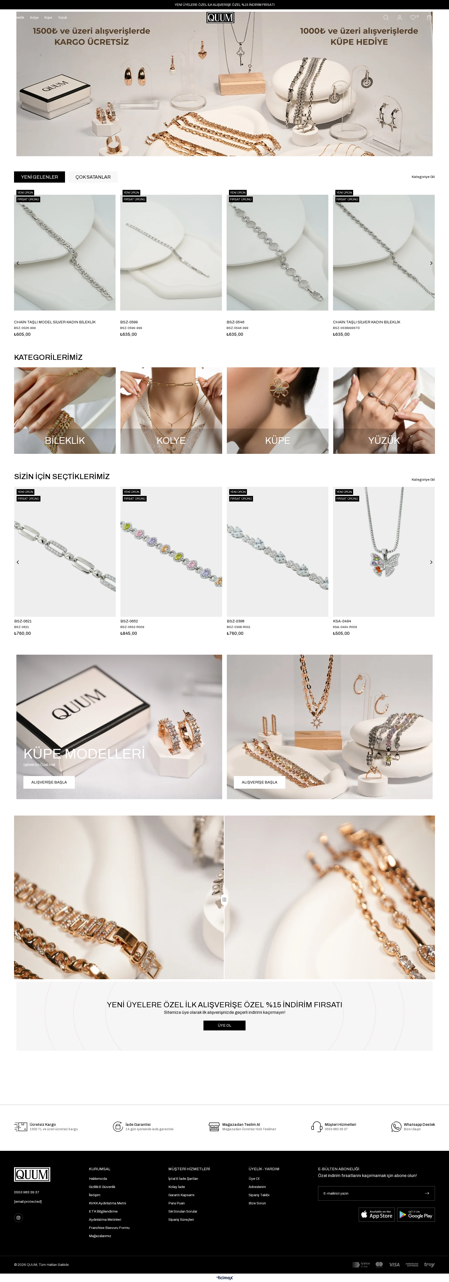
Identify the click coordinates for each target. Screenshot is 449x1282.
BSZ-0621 (23, 621)
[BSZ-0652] (171, 552)
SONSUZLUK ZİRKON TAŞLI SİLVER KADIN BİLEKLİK (369, 322)
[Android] (416, 1215)
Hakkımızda (98, 1179)
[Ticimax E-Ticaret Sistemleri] (224, 1278)
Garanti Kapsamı (181, 1195)
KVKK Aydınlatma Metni (107, 1203)
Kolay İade (176, 1187)
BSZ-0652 (129, 621)
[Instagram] (18, 1217)
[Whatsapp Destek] (396, 1127)
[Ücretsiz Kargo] (20, 1127)
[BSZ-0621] (65, 552)
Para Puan (176, 1203)
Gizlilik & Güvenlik (102, 1187)
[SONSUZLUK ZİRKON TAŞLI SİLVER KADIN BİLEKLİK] (373, 253)
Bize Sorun (257, 1203)
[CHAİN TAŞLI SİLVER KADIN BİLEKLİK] (267, 253)
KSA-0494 (342, 621)
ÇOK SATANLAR (93, 177)
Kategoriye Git (423, 177)
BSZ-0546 (118, 322)
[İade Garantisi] (118, 1127)
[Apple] (377, 1215)
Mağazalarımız (100, 1236)
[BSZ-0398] (277, 552)
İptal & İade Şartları (183, 1179)
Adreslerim (257, 1187)
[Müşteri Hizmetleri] (316, 1126)
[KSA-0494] (384, 552)
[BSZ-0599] (54, 253)
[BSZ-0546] (160, 253)
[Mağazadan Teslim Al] (214, 1127)
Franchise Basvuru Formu (109, 1228)
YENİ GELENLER (39, 177)
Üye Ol (254, 1179)
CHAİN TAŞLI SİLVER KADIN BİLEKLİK (249, 322)
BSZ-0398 (235, 621)
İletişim (94, 1195)
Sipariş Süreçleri (181, 1219)
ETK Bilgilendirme (103, 1211)
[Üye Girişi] (399, 17)
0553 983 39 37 (26, 1192)
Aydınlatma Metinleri (105, 1219)
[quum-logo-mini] (32, 1174)
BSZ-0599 (12, 322)
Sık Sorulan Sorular (182, 1211)
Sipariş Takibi (259, 1195)
